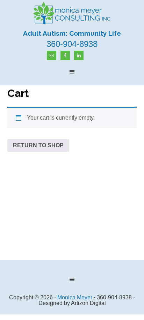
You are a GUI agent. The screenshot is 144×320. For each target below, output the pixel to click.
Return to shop (38, 145)
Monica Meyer (72, 13)
